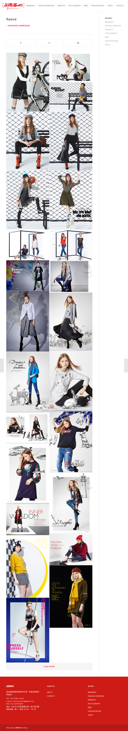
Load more (49, 667)
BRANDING (109, 22)
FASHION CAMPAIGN (113, 26)
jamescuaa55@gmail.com (23, 701)
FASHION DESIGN (111, 41)
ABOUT (50, 692)
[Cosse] (2, 365)
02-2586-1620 (17, 698)
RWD (107, 37)
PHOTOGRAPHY (111, 33)
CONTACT (51, 696)
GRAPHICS (109, 30)
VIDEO (107, 45)
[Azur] (126, 365)
